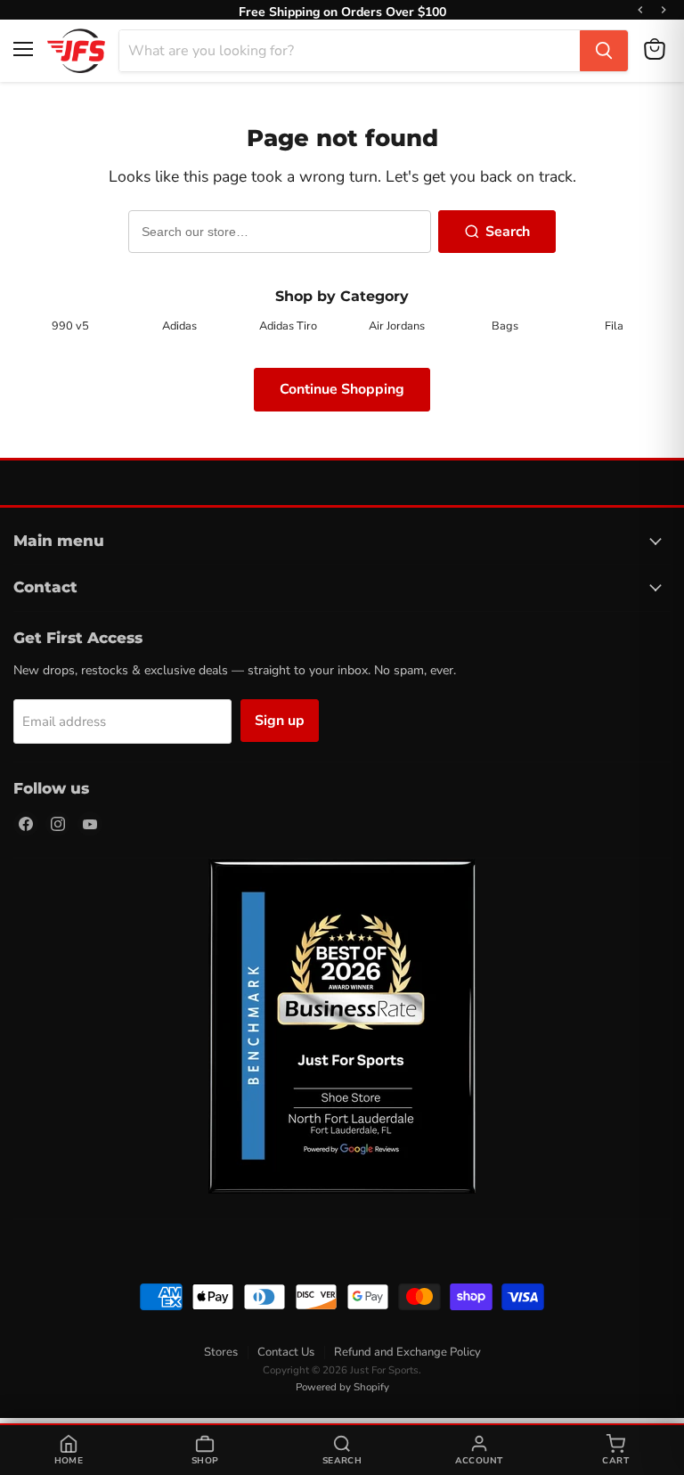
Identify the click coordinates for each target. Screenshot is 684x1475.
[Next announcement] (663, 10)
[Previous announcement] (640, 10)
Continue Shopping (342, 389)
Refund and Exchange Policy (407, 1352)
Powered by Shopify (342, 1387)
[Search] (604, 50)
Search (507, 231)
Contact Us (285, 1352)
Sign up (280, 720)
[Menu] (23, 49)
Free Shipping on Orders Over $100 (342, 9)
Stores (221, 1352)
